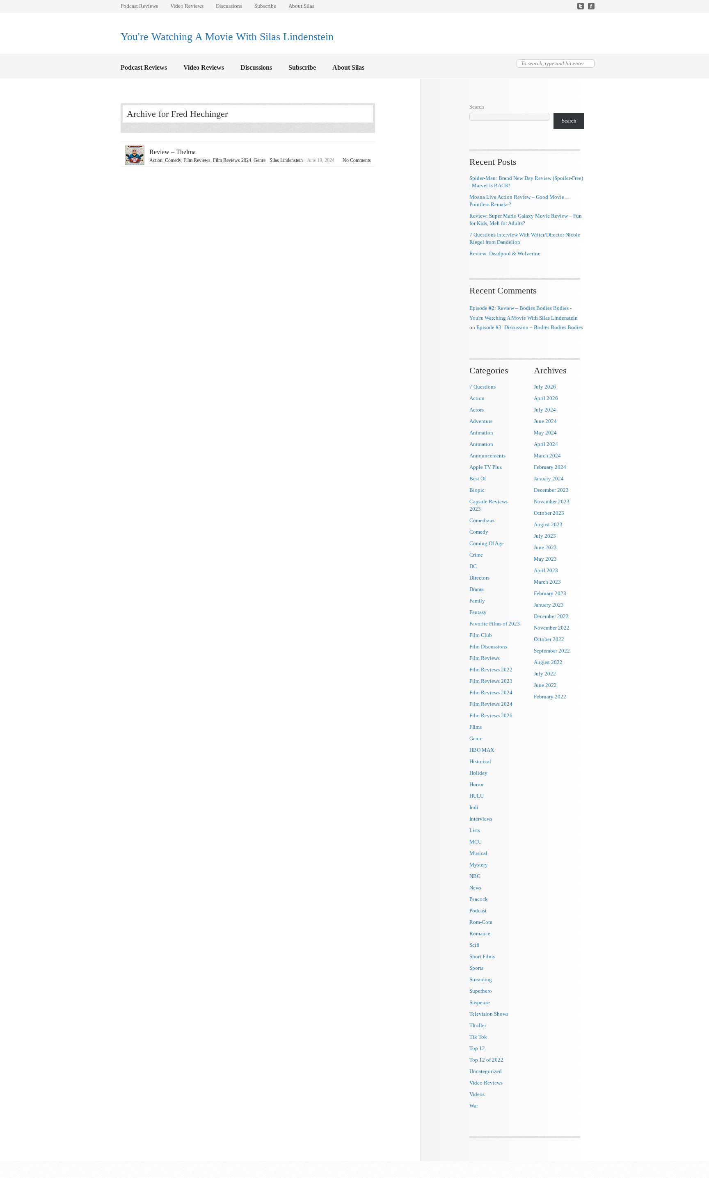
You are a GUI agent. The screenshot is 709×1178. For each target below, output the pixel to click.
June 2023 (545, 547)
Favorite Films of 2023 (494, 624)
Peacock (478, 899)
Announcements (487, 456)
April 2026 (546, 398)
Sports (476, 968)
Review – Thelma (172, 151)
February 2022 (550, 697)
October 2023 (549, 513)
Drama (476, 589)
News (475, 888)
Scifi (474, 945)
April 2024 (546, 444)
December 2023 (551, 490)
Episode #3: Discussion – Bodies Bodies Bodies (529, 327)
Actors (476, 410)
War (473, 1106)
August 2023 (548, 524)
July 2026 (545, 387)
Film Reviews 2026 (490, 715)
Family (477, 601)
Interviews (480, 819)
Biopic (477, 490)
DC (473, 566)
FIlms (475, 727)
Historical (480, 761)
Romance (479, 933)
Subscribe (265, 6)
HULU (476, 796)
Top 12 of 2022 (486, 1060)
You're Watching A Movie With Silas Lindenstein (227, 37)
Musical (478, 853)
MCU (475, 842)
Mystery (478, 865)
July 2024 (545, 410)
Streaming (480, 979)
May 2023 (545, 559)
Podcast (478, 910)
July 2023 (545, 536)
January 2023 (549, 605)
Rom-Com (480, 922)
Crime (476, 555)
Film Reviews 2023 (490, 681)
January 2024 (549, 478)
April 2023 (546, 570)
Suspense (479, 1002)
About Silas (301, 6)
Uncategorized (485, 1071)
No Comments (357, 160)
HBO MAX (481, 750)
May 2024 (545, 433)
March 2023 (547, 582)
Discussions (229, 6)
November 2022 (551, 628)
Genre (259, 160)
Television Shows (488, 1014)
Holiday (478, 773)
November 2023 (551, 501)
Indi (473, 807)
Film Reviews (196, 160)
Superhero (480, 991)
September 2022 (552, 651)
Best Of (477, 478)
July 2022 (545, 674)
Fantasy (478, 612)
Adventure (481, 421)
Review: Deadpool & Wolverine (504, 253)
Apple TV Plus (485, 467)
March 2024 (547, 456)
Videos (477, 1094)
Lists (474, 830)
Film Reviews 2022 (490, 669)
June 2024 (545, 421)
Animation (481, 433)
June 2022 (545, 685)
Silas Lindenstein (286, 160)
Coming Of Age (486, 543)
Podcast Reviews (139, 6)
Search (476, 107)
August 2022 (548, 662)
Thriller (477, 1025)
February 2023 (550, 593)
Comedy (173, 160)
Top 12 (477, 1048)
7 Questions (482, 387)
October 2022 (549, 639)
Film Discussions (488, 647)
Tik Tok (478, 1037)
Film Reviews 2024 (232, 160)
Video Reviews (187, 6)
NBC (474, 876)
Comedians (481, 520)
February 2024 (550, 467)
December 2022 (551, 616)
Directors (479, 578)
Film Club (480, 635)
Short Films (482, 956)
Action (155, 160)
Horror (476, 784)
